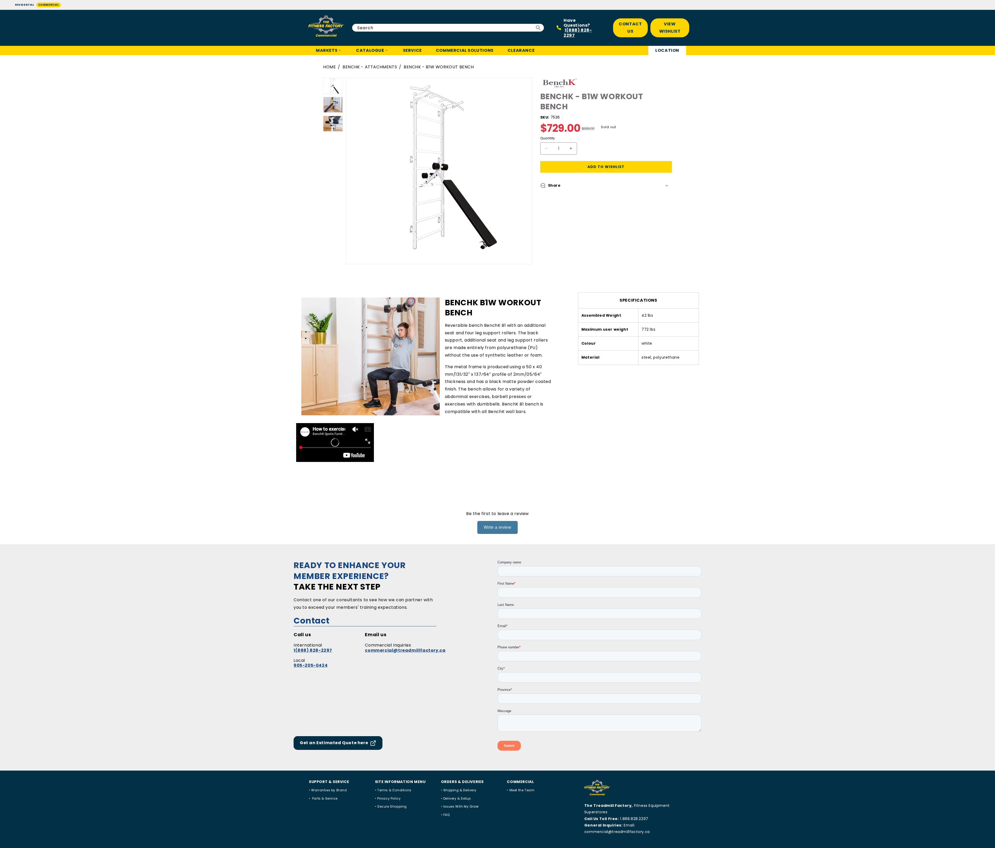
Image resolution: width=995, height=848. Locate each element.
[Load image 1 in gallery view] (333, 86)
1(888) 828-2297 (578, 32)
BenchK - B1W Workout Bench (439, 67)
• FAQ (445, 815)
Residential (24, 5)
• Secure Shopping (391, 806)
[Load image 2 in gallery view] (333, 105)
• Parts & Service (323, 798)
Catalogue (370, 50)
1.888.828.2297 (634, 818)
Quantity (547, 138)
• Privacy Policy (388, 798)
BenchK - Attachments (370, 67)
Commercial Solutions (465, 50)
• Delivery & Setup (456, 798)
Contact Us (630, 27)
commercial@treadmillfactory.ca (405, 650)
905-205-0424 (311, 665)
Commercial (48, 5)
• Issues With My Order (460, 806)
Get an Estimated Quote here (334, 743)
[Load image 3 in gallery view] (333, 124)
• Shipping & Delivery (459, 790)
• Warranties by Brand (328, 790)
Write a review (497, 527)
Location (667, 50)
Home (329, 67)
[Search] (538, 28)
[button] (606, 185)
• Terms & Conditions (393, 790)
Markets (326, 50)
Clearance (521, 50)
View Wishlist (670, 27)
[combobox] (448, 28)
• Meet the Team (520, 790)
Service (412, 50)
